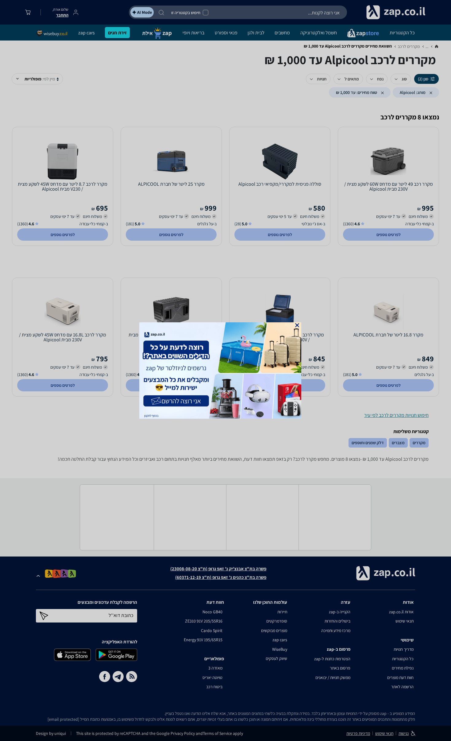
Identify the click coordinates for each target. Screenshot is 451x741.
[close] (297, 325)
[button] (297, 325)
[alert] (225, 370)
